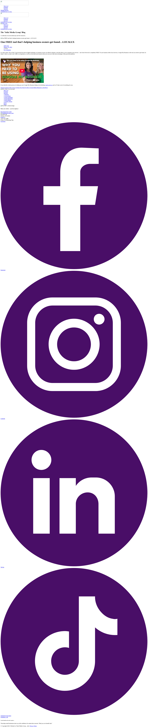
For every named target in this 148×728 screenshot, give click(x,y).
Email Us (3, 117)
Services (6, 9)
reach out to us (48, 85)
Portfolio (6, 7)
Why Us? (6, 6)
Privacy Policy (33, 726)
